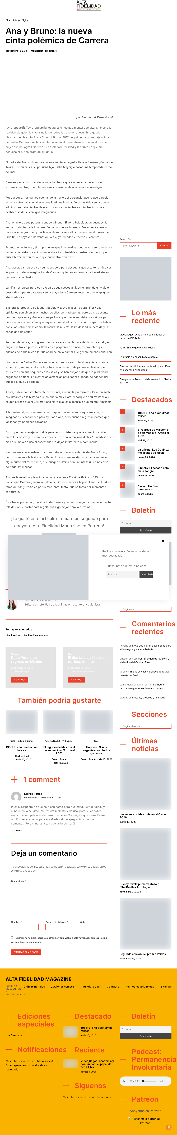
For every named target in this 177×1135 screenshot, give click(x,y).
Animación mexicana (36, 635)
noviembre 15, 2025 (130, 958)
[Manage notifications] (169, 1127)
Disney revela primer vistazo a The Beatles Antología (139, 885)
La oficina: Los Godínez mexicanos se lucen (153, 451)
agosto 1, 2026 (88, 1071)
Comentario (17, 881)
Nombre (16, 922)
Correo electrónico (56, 922)
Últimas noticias (34, 986)
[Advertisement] (59, 85)
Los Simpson (14, 1035)
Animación (14, 635)
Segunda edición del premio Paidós (143, 954)
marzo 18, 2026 (146, 475)
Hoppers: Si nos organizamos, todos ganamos (96, 750)
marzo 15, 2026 (128, 821)
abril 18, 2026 (61, 762)
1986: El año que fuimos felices (22, 748)
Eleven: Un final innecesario (148, 487)
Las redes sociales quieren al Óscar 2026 (143, 816)
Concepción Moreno (83, 671)
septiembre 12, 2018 (22, 667)
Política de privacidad (139, 986)
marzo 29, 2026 (146, 457)
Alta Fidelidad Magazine (39, 979)
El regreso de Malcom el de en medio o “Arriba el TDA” (59, 750)
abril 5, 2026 (105, 759)
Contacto (113, 986)
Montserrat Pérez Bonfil (44, 50)
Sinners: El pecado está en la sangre (153, 469)
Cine (8, 20)
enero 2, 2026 (145, 493)
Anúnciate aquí (90, 986)
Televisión (67, 741)
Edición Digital (20, 20)
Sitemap (166, 986)
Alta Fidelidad (22, 756)
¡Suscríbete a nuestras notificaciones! (87, 1097)
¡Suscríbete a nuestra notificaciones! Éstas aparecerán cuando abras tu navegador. (29, 1065)
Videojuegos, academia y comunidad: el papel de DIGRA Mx (97, 1064)
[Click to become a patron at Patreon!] (145, 1120)
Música (15, 654)
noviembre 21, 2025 (130, 891)
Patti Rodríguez (23, 671)
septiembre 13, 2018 (16, 50)
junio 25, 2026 (23, 759)
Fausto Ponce (59, 759)
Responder (17, 830)
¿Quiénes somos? (62, 986)
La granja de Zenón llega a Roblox (139, 356)
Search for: (126, 239)
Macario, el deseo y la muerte (148, 697)
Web (82, 922)
